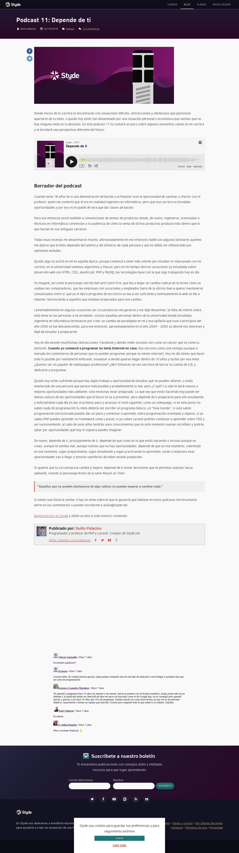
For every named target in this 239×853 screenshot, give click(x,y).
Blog (187, 4)
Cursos (172, 4)
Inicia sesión (222, 4)
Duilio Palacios (88, 528)
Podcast (70, 28)
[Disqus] (119, 601)
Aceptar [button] (119, 838)
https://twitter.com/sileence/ (70, 540)
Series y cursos (183, 823)
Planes (201, 4)
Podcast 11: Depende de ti (53, 20)
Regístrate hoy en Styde (51, 516)
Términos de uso (196, 828)
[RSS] (136, 799)
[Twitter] (92, 799)
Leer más (119, 845)
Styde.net (13, 4)
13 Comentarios (91, 28)
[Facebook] (103, 799)
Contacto (177, 828)
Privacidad (216, 828)
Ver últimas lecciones (209, 823)
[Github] (147, 799)
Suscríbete (165, 785)
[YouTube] (114, 799)
